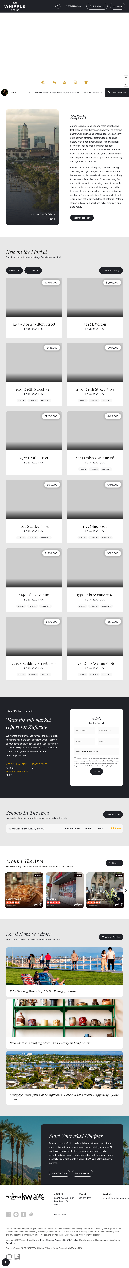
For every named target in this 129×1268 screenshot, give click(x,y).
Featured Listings (49, 92)
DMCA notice (72, 1240)
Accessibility (60, 1240)
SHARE (39, 875)
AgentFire (10, 1243)
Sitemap (50, 1240)
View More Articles (111, 937)
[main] (64, 599)
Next (126, 890)
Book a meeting (97, 6)
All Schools (111, 814)
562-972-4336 (74, 6)
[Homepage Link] (14, 6)
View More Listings (111, 270)
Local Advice (97, 92)
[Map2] (64, 50)
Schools (73, 92)
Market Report (63, 92)
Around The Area (84, 92)
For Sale (31, 270)
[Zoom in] (126, 77)
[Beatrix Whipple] (4, 92)
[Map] (64, 50)
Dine (114, 863)
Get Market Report (81, 217)
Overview (38, 92)
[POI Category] (43, 82)
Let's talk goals (59, 1173)
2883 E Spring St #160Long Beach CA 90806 (64, 1201)
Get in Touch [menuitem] (60, 1214)
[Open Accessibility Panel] (5, 1262)
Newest (12, 270)
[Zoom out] (126, 81)
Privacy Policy (106, 766)
